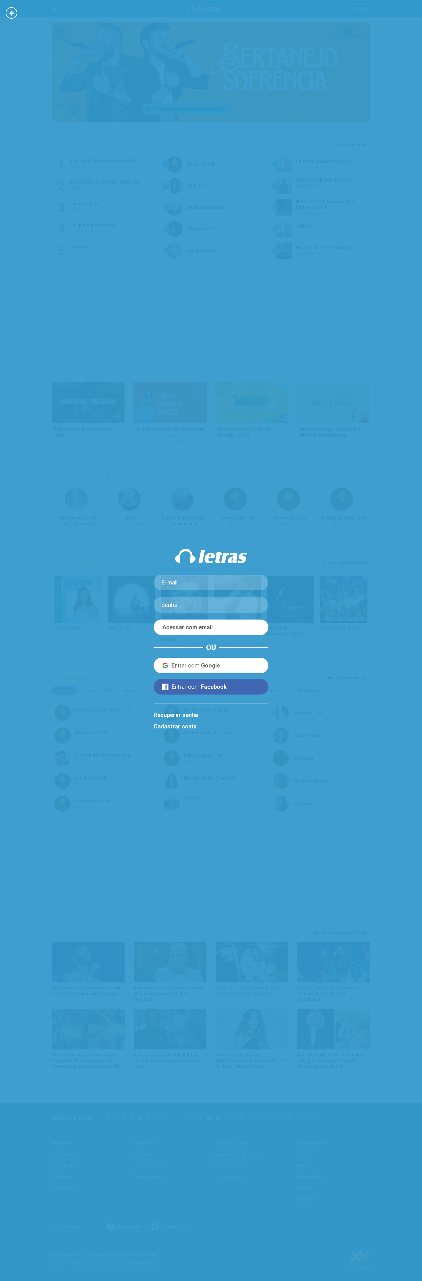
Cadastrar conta (175, 726)
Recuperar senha (176, 714)
